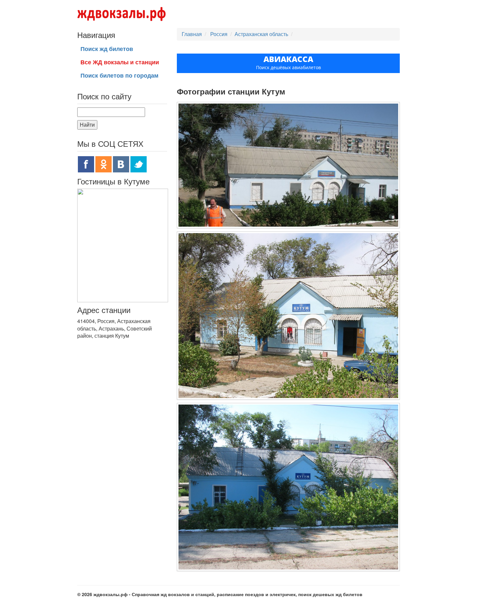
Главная (192, 34)
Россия (219, 34)
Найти (87, 124)
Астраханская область (261, 34)
